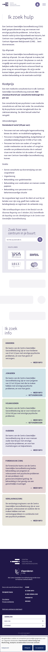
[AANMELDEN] (37, 4)
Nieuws (27, 601)
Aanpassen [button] (5, 648)
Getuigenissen (35, 395)
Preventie (28, 598)
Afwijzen (27, 648)
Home (27, 587)
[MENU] (44, 4)
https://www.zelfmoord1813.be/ (16, 265)
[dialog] (24, 644)
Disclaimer (5, 599)
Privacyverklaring (8, 602)
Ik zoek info (29, 591)
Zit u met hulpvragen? (24, 633)
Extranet (7, 626)
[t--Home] (11, 4)
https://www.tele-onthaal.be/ (16, 254)
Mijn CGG (7, 621)
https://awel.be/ (34, 254)
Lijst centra (24, 635)
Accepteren (39, 648)
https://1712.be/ (34, 265)
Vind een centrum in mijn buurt (12, 609)
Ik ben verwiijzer (31, 594)
